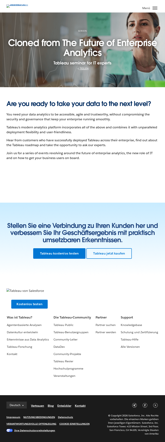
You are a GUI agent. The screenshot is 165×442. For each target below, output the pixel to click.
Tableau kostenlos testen (59, 253)
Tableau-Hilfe (129, 339)
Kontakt (12, 354)
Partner (101, 317)
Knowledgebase (131, 325)
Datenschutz (65, 417)
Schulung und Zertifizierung (139, 332)
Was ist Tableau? (19, 317)
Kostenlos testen (29, 304)
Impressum (13, 417)
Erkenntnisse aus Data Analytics (28, 339)
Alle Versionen (130, 347)
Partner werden (106, 332)
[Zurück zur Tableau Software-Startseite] (20, 4)
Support (127, 317)
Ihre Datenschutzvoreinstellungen (34, 430)
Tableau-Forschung (19, 347)
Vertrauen (37, 405)
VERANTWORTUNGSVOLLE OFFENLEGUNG (31, 423)
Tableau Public (63, 325)
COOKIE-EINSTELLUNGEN (74, 423)
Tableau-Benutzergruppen (71, 332)
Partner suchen (106, 325)
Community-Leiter (65, 339)
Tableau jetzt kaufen (109, 253)
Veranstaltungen (64, 376)
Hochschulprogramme (68, 368)
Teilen (84, 68)
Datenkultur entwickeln (22, 332)
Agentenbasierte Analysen (24, 325)
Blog (51, 405)
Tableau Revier (63, 361)
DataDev (59, 347)
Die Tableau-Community (72, 317)
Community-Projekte (67, 354)
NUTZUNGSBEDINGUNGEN (39, 417)
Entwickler (64, 405)
